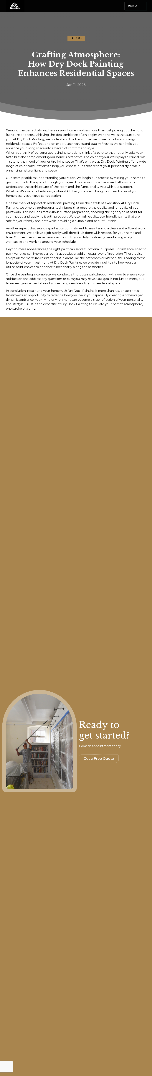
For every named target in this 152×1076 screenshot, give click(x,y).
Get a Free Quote (99, 759)
